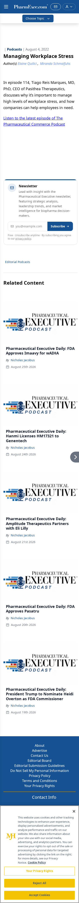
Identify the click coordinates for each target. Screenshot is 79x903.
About (39, 745)
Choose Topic (35, 18)
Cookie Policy (37, 862)
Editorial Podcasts (17, 262)
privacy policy (23, 238)
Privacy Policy (39, 775)
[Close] (74, 811)
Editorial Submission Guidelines (39, 765)
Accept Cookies (39, 895)
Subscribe (58, 226)
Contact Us (39, 755)
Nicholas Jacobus (23, 360)
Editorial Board (39, 760)
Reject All (39, 883)
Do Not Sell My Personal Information (39, 770)
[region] (39, 854)
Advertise (39, 750)
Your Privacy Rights (39, 785)
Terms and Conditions (39, 780)
